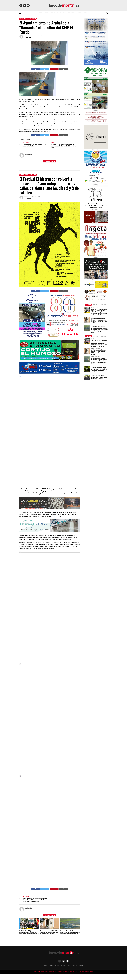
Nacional (53, 13)
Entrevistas (71, 13)
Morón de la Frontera (48, 892)
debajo (33, 892)
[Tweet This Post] (44, 69)
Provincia (46, 13)
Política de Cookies (49, 971)
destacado (39, 892)
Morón (40, 13)
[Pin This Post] (54, 69)
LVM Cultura (79, 13)
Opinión (64, 13)
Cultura (81, 965)
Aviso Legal (57, 971)
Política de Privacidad (39, 971)
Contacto (86, 13)
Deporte (59, 13)
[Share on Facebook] (35, 69)
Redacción (28, 37)
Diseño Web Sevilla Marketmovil (85, 971)
